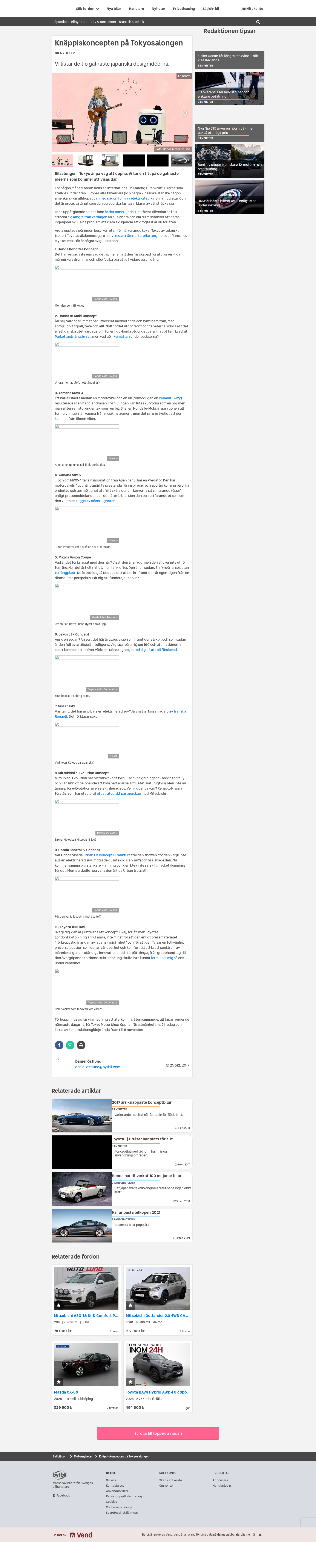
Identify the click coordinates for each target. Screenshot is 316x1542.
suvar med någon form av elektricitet (119, 198)
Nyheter (158, 8)
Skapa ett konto (170, 1480)
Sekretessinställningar (122, 1513)
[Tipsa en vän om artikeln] (70, 1045)
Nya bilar (114, 8)
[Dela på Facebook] (59, 1045)
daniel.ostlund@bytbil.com (97, 1067)
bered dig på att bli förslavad (153, 649)
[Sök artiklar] (258, 22)
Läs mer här (248, 1535)
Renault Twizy (170, 398)
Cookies (111, 1502)
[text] (57, 8)
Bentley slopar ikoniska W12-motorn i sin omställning (230, 166)
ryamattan (121, 336)
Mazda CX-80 (66, 1392)
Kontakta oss (115, 1486)
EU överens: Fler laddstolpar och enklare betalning (224, 94)
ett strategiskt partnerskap (119, 793)
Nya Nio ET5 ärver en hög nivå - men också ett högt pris (226, 130)
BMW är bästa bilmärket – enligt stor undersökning (227, 203)
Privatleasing (184, 8)
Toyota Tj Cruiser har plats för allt (142, 1139)
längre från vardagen (90, 216)
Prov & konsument (102, 21)
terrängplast (65, 572)
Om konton (167, 1486)
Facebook (63, 1495)
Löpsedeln (61, 21)
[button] (58, 1305)
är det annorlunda (119, 211)
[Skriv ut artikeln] (81, 1045)
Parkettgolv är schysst (73, 336)
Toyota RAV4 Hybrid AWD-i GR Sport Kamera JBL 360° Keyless (181, 1392)
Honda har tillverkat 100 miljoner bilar (146, 1176)
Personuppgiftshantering (124, 1496)
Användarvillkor (117, 1491)
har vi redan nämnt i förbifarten (131, 235)
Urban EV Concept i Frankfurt (106, 855)
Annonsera (220, 1480)
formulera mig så (164, 957)
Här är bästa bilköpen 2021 (136, 1212)
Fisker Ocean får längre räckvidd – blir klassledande (228, 58)
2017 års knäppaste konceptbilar (142, 1102)
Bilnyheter (79, 21)
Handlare (136, 8)
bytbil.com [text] (59, 1475)
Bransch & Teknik (131, 21)
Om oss (111, 1480)
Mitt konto (254, 8)
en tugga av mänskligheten (93, 500)
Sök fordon (85, 8)
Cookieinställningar (119, 1507)
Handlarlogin (222, 1486)
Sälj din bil (211, 8)
